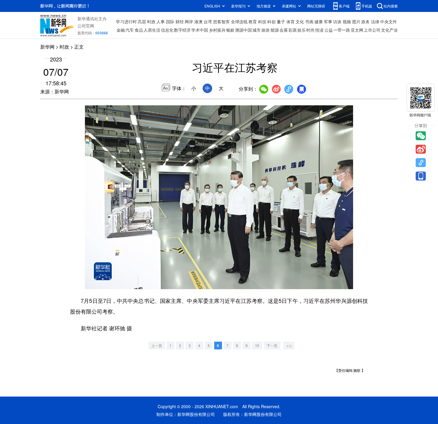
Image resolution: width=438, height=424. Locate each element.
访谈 (337, 21)
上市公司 (372, 30)
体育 (290, 21)
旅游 (265, 30)
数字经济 (182, 30)
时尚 (310, 30)
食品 (139, 30)
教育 (252, 21)
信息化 (167, 30)
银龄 (230, 30)
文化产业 (389, 30)
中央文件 (388, 21)
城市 (256, 30)
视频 (347, 21)
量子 (281, 21)
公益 (328, 30)
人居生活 (152, 30)
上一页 (156, 345)
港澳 (198, 21)
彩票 (292, 30)
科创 (271, 21)
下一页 (272, 345)
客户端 (344, 5)
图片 (356, 21)
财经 (179, 21)
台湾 (208, 21)
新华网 (47, 46)
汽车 (129, 30)
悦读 (319, 30)
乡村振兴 (217, 30)
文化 (300, 21)
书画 (309, 21)
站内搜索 (390, 5)
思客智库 (221, 21)
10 (257, 345)
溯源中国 (243, 30)
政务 (365, 21)
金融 (121, 30)
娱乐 (301, 30)
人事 (160, 21)
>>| (288, 345)
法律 (375, 21)
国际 (170, 21)
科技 (262, 21)
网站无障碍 (316, 5)
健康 (318, 21)
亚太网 (357, 30)
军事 (328, 21)
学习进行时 (126, 21)
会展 (283, 30)
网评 (189, 21)
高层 (142, 21)
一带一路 (341, 30)
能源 (275, 30)
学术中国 (199, 30)
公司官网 (85, 26)
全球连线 (239, 21)
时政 (151, 21)
